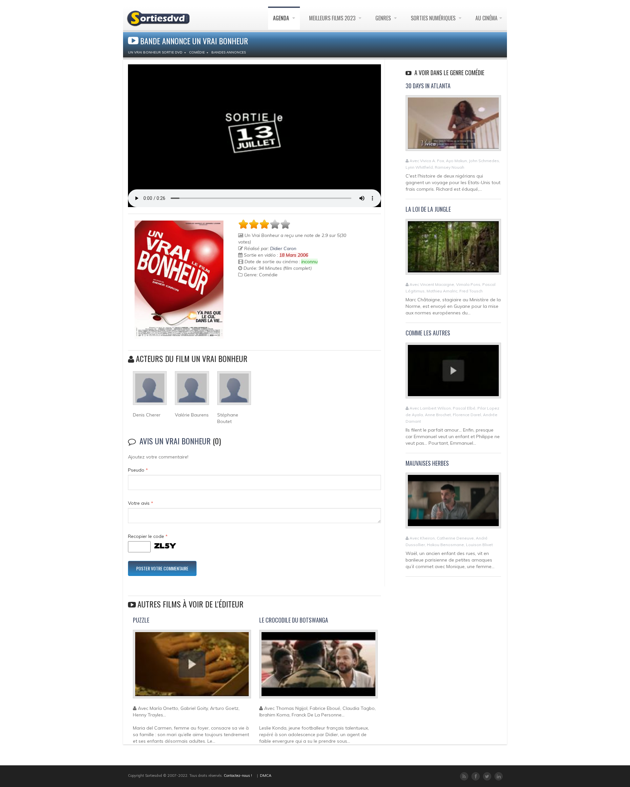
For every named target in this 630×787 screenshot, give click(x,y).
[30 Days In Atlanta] (453, 126)
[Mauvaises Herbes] (453, 503)
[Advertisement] (276, 301)
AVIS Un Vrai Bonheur (175, 441)
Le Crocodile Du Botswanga (293, 620)
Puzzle (141, 620)
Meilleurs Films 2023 (333, 18)
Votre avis (140, 503)
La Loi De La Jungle (428, 209)
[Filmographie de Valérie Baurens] (192, 391)
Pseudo (138, 470)
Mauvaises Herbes (427, 463)
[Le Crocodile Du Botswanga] (318, 667)
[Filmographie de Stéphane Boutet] (234, 391)
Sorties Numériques (434, 18)
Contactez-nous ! (238, 775)
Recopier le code (148, 536)
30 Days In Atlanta (428, 85)
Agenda (281, 18)
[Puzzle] (192, 667)
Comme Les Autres (428, 333)
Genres (383, 18)
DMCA (265, 775)
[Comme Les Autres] (453, 373)
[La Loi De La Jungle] (453, 249)
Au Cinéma (486, 18)
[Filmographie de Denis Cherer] (150, 391)
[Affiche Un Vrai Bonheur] (179, 280)
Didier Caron (283, 248)
